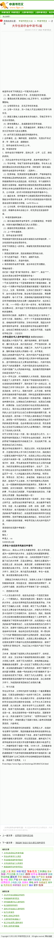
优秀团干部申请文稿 (24, 835)
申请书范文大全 (26, 21)
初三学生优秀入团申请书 (13, 923)
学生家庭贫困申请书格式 (13, 860)
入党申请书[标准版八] (12, 919)
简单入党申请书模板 (11, 926)
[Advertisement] (27, 75)
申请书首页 (6, 12)
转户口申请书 (9, 912)
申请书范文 (15, 12)
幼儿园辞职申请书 (11, 905)
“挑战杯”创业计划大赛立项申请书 (30, 843)
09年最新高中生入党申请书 (14, 902)
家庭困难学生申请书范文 (13, 867)
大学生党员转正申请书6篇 (14, 853)
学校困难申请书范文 (11, 898)
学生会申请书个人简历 (12, 856)
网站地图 (48, 936)
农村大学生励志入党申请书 (14, 909)
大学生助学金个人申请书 (13, 863)
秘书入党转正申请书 (11, 916)
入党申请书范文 (28, 12)
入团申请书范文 (41, 12)
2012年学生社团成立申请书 (14, 895)
